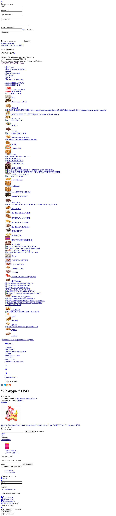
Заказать (5, 32)
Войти (4, 487)
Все (21, 400)
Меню (21, 63)
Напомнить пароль (8, 489)
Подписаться (27, 464)
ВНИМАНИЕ (10, 450)
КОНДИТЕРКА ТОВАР (14, 83)
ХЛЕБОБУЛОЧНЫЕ (13, 305)
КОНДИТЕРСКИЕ (12, 85)
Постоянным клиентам (14, 79)
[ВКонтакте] (2, 385)
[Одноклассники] (7, 385)
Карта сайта (10, 472)
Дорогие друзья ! (11, 452)
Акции (8, 71)
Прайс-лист (9, 67)
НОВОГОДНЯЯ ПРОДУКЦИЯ (17, 289)
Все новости (6, 440)
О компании (10, 77)
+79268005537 (6, 45)
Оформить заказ (7, 514)
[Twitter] (5, 385)
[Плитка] (2, 402)
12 (16, 400)
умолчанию (20, 398)
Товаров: (4, 396)
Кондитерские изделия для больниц (19, 283)
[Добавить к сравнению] (3, 434)
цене (27, 398)
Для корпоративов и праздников (21, 340)
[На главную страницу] (6, 373)
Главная (8, 347)
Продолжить (6, 511)
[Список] (4, 402)
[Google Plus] (10, 385)
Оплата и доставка (12, 73)
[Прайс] (6, 402)
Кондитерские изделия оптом (16, 287)
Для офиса (5, 340)
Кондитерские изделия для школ (17, 285)
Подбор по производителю (15, 69)
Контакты (9, 75)
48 (19, 400)
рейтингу (33, 398)
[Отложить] (3, 436)
